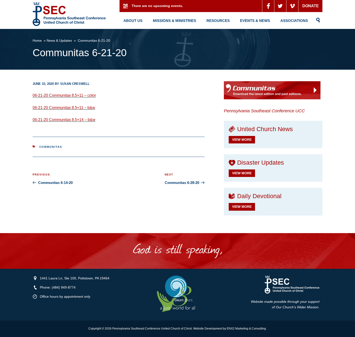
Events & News (255, 21)
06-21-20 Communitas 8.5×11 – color (64, 95)
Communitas (50, 146)
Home (37, 40)
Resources (218, 21)
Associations (294, 21)
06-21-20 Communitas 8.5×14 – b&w (64, 120)
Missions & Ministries (174, 21)
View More (242, 140)
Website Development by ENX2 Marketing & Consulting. (230, 328)
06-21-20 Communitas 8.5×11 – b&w (64, 108)
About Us (132, 21)
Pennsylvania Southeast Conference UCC (264, 110)
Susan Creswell (75, 84)
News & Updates (59, 40)
